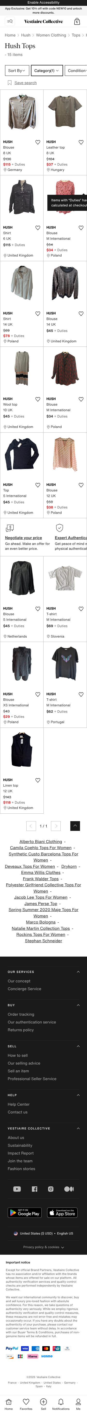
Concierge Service (24, 989)
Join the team (20, 1161)
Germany (70, 1383)
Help (12, 1095)
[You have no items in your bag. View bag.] (77, 21)
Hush (25, 35)
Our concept (19, 981)
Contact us (18, 1112)
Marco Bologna (41, 922)
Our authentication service (32, 1022)
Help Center (18, 1104)
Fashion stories (21, 1169)
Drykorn (69, 866)
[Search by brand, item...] (10, 21)
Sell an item (18, 1071)
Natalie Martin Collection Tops (41, 928)
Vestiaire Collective (29, 1129)
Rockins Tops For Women (40, 935)
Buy (11, 1005)
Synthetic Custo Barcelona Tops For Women (43, 857)
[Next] (56, 826)
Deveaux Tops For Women (30, 866)
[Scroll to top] (75, 826)
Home (10, 35)
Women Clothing (51, 35)
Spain (39, 1386)
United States (52, 1383)
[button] (77, 21)
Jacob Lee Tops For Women (40, 897)
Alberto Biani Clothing (40, 842)
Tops (76, 35)
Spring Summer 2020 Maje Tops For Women (44, 913)
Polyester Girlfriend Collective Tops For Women (43, 888)
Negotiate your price (23, 538)
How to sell (18, 1055)
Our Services (21, 972)
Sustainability (20, 1145)
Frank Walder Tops (41, 879)
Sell (12, 1046)
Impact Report (21, 1153)
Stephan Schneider (43, 941)
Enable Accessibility (43, 2)
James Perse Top (40, 904)
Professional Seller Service (32, 1079)
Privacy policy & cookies (41, 1247)
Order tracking (21, 1014)
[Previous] (31, 826)
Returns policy (21, 1030)
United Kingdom (30, 1383)
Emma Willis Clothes (41, 873)
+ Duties (18, 164)
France (12, 1383)
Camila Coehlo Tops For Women (41, 848)
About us (16, 1137)
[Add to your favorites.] (38, 142)
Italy (48, 1386)
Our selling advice (24, 1063)
